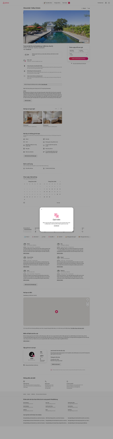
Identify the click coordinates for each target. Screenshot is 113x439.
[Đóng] (41, 209)
